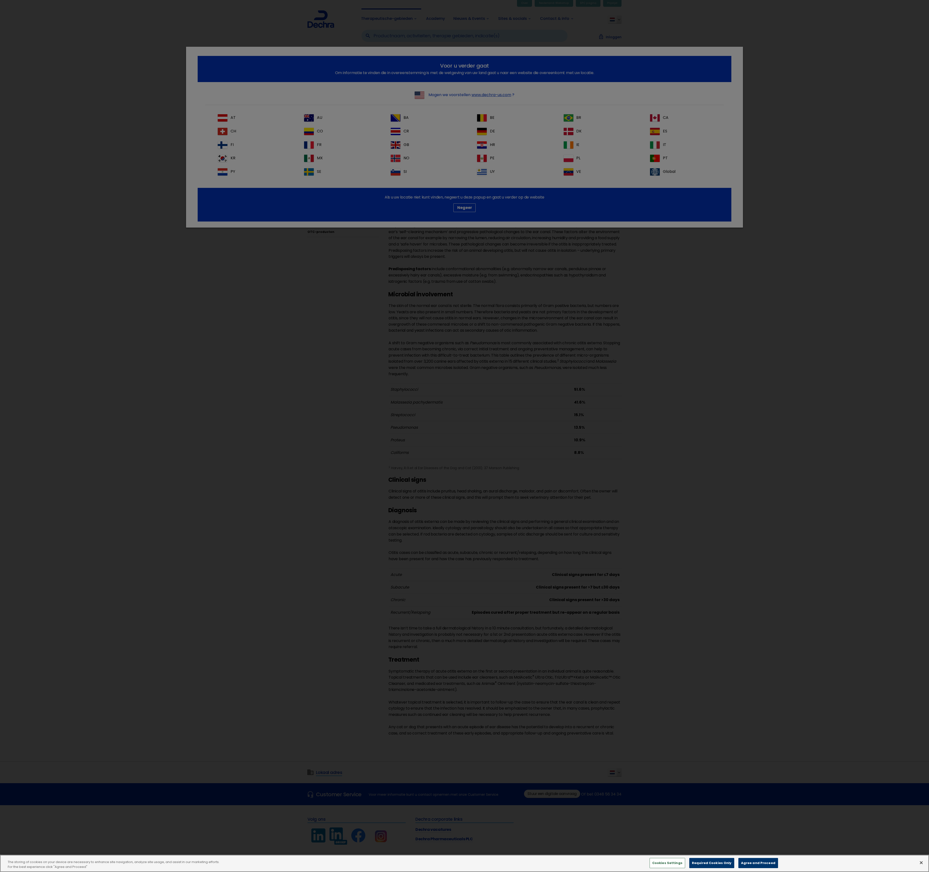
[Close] (921, 862)
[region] (464, 863)
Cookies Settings (667, 863)
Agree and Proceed (758, 863)
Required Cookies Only (712, 863)
